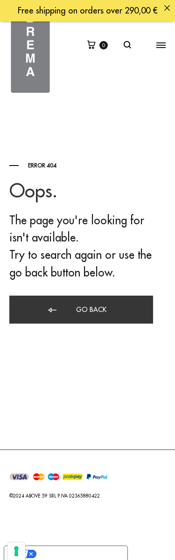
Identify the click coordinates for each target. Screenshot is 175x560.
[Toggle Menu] (161, 46)
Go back (90, 309)
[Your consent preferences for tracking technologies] (16, 551)
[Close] (167, 8)
